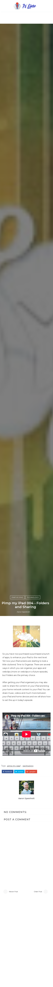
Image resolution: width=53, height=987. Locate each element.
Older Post (38, 892)
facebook (8, 772)
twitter (20, 772)
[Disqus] (26, 934)
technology (33, 597)
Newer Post (13, 892)
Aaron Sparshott (23, 612)
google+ (32, 772)
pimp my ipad (17, 597)
